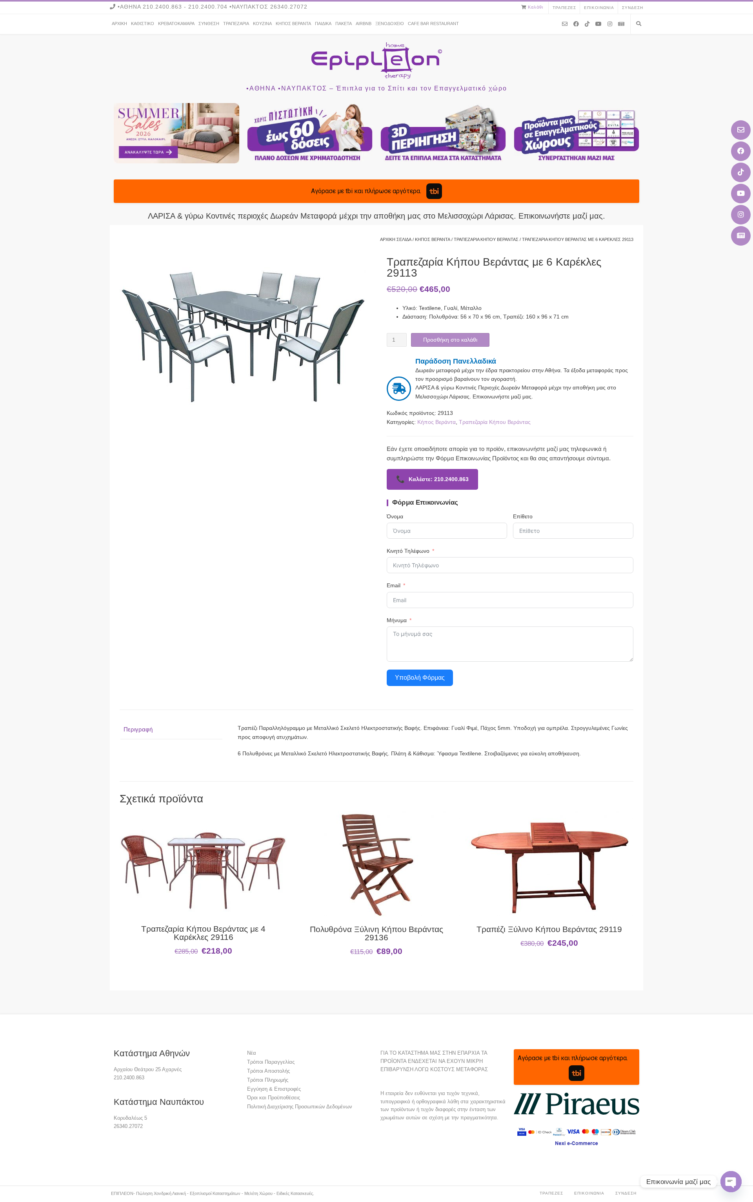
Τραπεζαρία (236, 23)
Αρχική (119, 23)
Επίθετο (523, 516)
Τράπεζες (564, 7)
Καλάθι (535, 7)
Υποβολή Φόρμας (420, 677)
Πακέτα (343, 23)
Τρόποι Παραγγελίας (271, 1062)
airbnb (363, 23)
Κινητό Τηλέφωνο (408, 551)
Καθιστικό (142, 23)
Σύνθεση (208, 23)
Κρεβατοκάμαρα (176, 23)
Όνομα (395, 516)
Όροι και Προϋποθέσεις (273, 1098)
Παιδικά (323, 23)
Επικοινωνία (599, 7)
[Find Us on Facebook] (741, 151)
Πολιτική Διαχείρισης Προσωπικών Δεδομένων (299, 1107)
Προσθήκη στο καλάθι (450, 340)
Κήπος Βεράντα (293, 23)
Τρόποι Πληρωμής (267, 1080)
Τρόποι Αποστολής (268, 1071)
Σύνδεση (632, 7)
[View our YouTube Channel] (741, 193)
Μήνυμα (397, 620)
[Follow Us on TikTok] (741, 172)
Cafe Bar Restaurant (433, 23)
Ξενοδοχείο (389, 23)
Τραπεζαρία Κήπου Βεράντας (486, 239)
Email (393, 585)
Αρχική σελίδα (395, 239)
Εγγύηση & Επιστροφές (274, 1089)
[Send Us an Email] (741, 130)
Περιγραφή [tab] (138, 729)
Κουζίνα (262, 23)
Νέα (251, 1053)
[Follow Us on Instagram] (741, 214)
